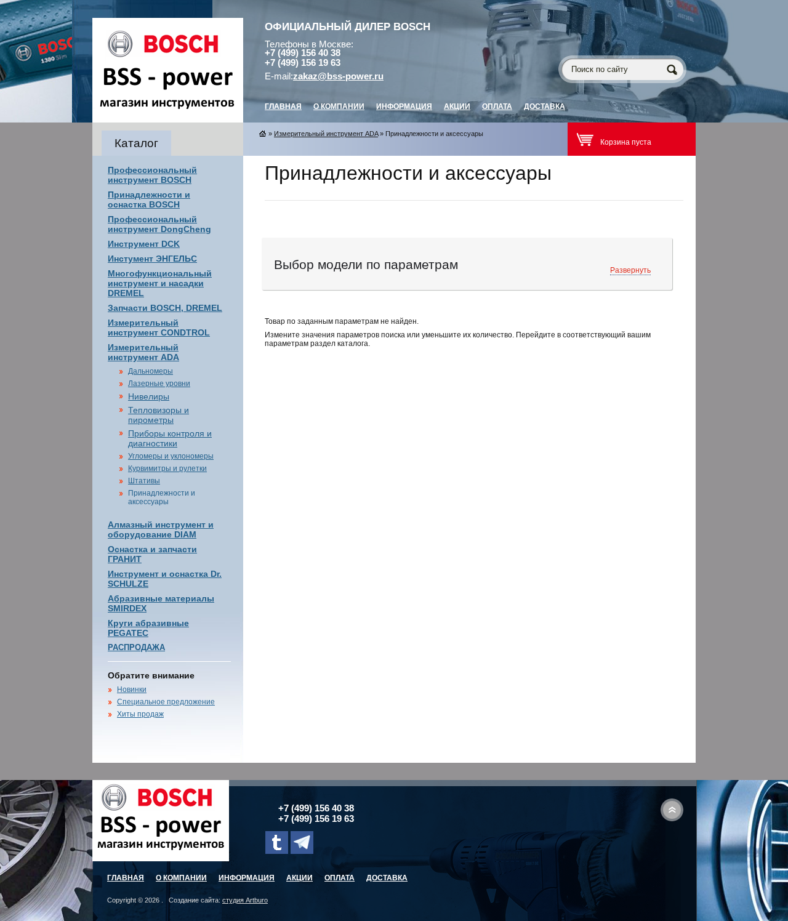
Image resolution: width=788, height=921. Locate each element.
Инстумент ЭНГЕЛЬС (152, 258)
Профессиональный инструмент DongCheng (159, 224)
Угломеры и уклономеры (171, 456)
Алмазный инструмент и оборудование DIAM (161, 529)
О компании (338, 106)
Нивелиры (148, 396)
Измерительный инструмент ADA (143, 352)
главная (283, 106)
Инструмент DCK (144, 244)
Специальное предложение (166, 702)
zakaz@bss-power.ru (338, 76)
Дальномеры (150, 371)
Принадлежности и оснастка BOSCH (149, 199)
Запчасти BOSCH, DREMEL (165, 308)
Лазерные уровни (159, 383)
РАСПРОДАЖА (136, 647)
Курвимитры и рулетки (167, 468)
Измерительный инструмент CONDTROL (159, 327)
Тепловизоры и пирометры (158, 415)
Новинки (132, 689)
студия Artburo (245, 900)
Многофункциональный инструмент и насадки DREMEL (160, 283)
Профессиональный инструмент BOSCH (152, 175)
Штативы (144, 481)
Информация (404, 106)
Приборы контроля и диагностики (170, 438)
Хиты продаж (140, 714)
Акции (457, 106)
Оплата (497, 106)
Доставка (544, 106)
